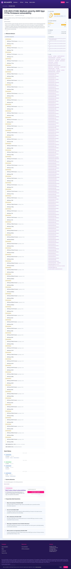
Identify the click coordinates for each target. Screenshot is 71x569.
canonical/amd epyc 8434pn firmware (53, 189)
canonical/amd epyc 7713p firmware (53, 82)
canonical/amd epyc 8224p (52, 175)
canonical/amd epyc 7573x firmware (53, 98)
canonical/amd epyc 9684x (52, 262)
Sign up (62, 2)
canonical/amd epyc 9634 (52, 253)
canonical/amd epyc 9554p (52, 250)
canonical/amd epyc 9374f (52, 228)
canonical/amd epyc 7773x (52, 74)
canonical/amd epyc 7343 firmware (53, 138)
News (3, 548)
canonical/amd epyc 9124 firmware (53, 199)
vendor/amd (58, 71)
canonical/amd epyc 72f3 (52, 155)
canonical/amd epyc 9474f (52, 234)
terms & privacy (38, 567)
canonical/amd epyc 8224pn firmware (53, 177)
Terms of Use (4, 553)
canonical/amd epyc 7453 (52, 115)
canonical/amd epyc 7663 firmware (53, 85)
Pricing (26, 2)
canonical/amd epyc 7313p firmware (53, 144)
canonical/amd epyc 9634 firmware (53, 251)
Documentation (25, 546)
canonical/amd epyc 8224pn (52, 178)
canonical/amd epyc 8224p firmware (53, 174)
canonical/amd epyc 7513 (52, 112)
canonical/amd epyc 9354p (52, 216)
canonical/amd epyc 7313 (52, 143)
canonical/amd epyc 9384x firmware (53, 230)
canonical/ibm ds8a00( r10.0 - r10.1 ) (53, 264)
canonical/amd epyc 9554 (52, 247)
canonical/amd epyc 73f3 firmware (53, 135)
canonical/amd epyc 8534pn (52, 197)
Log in (67, 2)
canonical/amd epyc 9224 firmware (53, 202)
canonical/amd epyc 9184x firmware (53, 220)
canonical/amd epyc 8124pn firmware (53, 171)
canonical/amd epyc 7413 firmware (53, 129)
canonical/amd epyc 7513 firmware (53, 110)
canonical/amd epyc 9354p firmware (53, 214)
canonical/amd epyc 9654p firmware (53, 258)
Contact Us (4, 551)
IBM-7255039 (6, 484)
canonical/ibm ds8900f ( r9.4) (52, 267)
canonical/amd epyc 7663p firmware (53, 88)
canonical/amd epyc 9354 (52, 213)
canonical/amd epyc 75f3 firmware (53, 101)
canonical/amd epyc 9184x (52, 222)
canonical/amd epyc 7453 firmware (53, 113)
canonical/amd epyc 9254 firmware (53, 205)
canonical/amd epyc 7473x (52, 118)
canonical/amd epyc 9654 (52, 256)
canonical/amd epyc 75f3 (52, 102)
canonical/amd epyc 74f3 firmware (53, 119)
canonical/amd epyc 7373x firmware (53, 132)
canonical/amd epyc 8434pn (52, 191)
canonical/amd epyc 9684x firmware (53, 261)
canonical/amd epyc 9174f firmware (53, 217)
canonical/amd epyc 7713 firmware (53, 79)
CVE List (21, 2)
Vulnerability (4, 6)
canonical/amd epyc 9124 (52, 200)
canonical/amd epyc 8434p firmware (53, 186)
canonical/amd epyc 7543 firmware (53, 104)
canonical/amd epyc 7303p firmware (53, 150)
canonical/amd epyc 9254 (52, 206)
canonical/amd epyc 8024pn (52, 166)
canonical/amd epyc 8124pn (52, 172)
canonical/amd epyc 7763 (52, 77)
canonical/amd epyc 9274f (52, 225)
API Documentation (25, 548)
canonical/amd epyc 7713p (52, 84)
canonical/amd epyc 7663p (52, 90)
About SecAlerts (5, 546)
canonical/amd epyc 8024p (52, 163)
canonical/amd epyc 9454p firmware (53, 239)
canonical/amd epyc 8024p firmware (53, 161)
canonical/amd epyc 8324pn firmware (53, 183)
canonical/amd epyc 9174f (52, 219)
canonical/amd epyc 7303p (52, 152)
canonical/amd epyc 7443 (52, 124)
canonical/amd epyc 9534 (52, 244)
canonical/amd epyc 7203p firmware (53, 158)
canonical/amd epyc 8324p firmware (53, 180)
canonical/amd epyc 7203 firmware (53, 157)
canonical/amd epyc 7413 (52, 130)
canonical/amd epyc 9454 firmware (53, 236)
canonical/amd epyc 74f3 (52, 121)
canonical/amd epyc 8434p (52, 188)
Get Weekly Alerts (36, 492)
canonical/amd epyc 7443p (52, 127)
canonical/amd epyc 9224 (52, 203)
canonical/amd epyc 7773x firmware (53, 73)
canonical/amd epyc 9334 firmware (53, 208)
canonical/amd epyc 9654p (52, 259)
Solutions (15, 2)
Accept (65, 567)
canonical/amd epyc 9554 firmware (53, 245)
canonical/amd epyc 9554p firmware (53, 248)
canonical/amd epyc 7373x (52, 133)
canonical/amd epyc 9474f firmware (53, 233)
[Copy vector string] (65, 16)
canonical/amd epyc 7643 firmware (53, 91)
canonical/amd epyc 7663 (52, 87)
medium (63, 24)
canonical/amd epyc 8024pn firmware (53, 164)
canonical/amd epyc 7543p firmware (53, 107)
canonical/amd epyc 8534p (52, 194)
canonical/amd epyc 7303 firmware (53, 147)
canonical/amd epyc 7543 (52, 105)
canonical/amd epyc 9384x (52, 231)
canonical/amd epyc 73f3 (52, 136)
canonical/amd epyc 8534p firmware (53, 192)
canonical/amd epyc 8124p (52, 169)
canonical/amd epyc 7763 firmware (53, 76)
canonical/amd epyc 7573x (52, 99)
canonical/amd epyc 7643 (52, 93)
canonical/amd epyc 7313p (52, 146)
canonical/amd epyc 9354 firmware (53, 211)
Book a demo (32, 2)
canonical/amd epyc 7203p (52, 160)
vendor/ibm (59, 262)
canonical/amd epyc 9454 (52, 237)
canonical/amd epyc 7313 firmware (53, 141)
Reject (61, 567)
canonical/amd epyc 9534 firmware (53, 242)
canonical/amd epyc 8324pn (52, 185)
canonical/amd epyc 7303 (52, 149)
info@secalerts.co (52, 551)
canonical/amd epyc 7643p (52, 96)
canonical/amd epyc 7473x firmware (53, 116)
